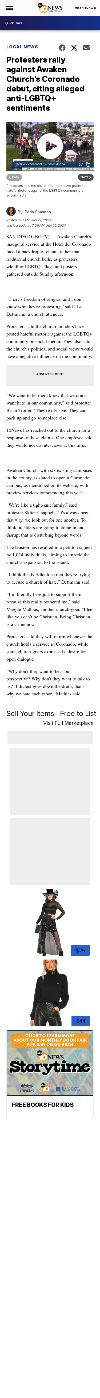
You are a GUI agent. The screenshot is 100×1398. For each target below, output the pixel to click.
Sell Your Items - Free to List (51, 713)
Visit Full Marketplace (68, 723)
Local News (22, 46)
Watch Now (84, 8)
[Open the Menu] (9, 8)
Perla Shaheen (38, 211)
